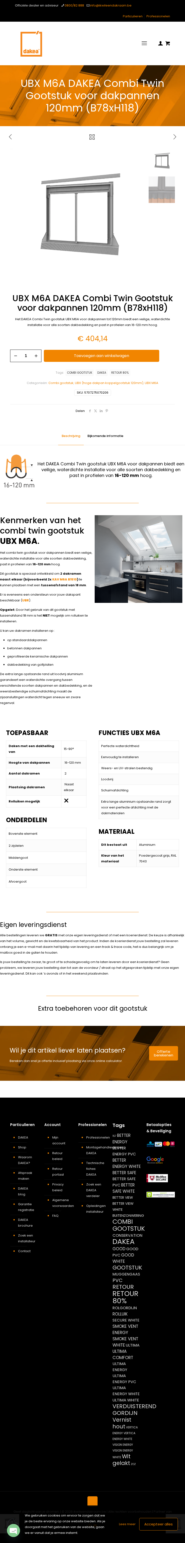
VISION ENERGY (122, 1445)
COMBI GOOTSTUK (79, 373)
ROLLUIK (120, 1314)
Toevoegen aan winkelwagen (101, 355)
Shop (22, 1147)
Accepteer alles (158, 1524)
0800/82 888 (74, 5)
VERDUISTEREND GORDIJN (134, 1409)
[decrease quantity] (15, 356)
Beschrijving (71, 436)
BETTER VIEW (122, 1197)
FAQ (55, 1215)
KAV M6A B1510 (64, 579)
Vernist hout (121, 1423)
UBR (25, 600)
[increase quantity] (36, 356)
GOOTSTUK (127, 1267)
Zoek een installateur (26, 1238)
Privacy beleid (58, 1187)
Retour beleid (57, 1156)
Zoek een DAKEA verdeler (93, 1190)
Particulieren (133, 16)
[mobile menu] (144, 43)
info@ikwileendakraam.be (111, 5)
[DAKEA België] (31, 43)
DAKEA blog (23, 1191)
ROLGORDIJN (124, 1308)
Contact (24, 1251)
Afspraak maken (25, 1176)
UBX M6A (151, 383)
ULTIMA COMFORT (122, 1354)
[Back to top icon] (92, 1501)
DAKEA (101, 373)
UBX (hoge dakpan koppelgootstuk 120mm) (109, 383)
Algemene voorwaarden (61, 1203)
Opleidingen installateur (95, 1209)
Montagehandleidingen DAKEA (95, 1150)
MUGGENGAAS (126, 1274)
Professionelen (158, 16)
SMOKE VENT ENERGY (125, 1329)
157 (114, 1136)
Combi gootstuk (60, 383)
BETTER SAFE (124, 1173)
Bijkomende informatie (105, 436)
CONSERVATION (127, 1235)
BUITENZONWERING (128, 1215)
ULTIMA (132, 1345)
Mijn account (58, 1140)
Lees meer (127, 1524)
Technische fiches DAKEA (95, 1169)
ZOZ (133, 1464)
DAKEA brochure (25, 1222)
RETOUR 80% (120, 373)
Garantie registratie (26, 1207)
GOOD (119, 1249)
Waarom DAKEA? (25, 1160)
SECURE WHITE (125, 1320)
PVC (117, 1280)
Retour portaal (58, 1171)
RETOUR (123, 1287)
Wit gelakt (121, 1459)
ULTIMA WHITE (125, 1400)
